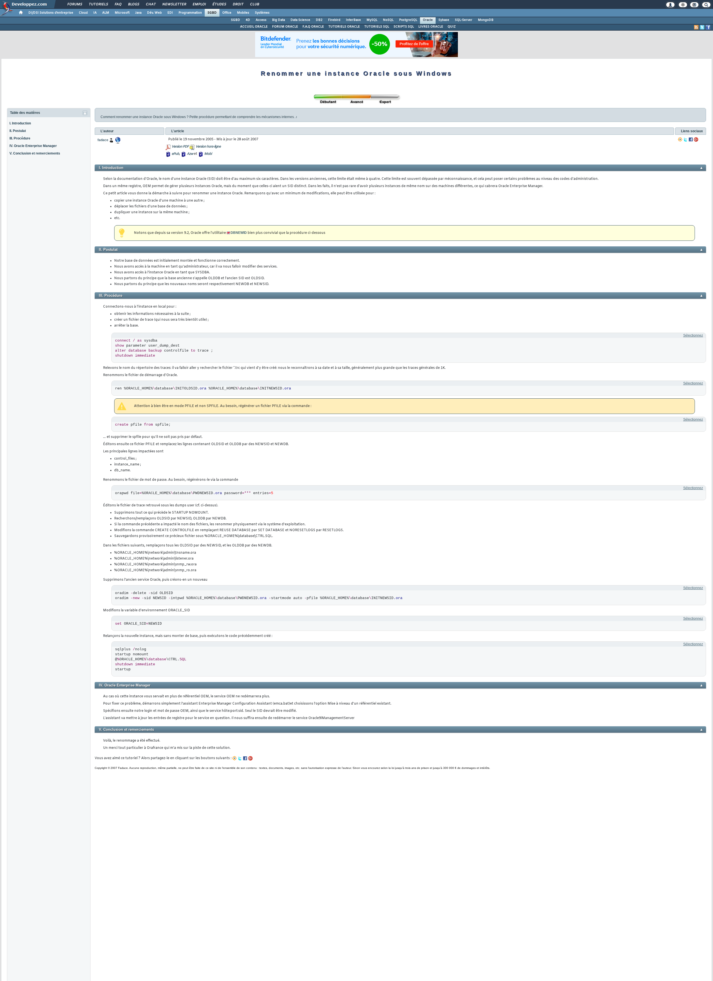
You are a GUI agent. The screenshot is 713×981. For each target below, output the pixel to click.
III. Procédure (19, 138)
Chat (150, 4)
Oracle (428, 20)
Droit (238, 4)
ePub (175, 154)
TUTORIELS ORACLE (344, 27)
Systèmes (262, 13)
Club (254, 4)
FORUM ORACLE (285, 27)
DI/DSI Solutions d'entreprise (50, 13)
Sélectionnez (693, 335)
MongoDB (486, 20)
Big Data (278, 20)
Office (226, 13)
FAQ (118, 4)
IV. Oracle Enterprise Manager (33, 146)
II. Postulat (17, 131)
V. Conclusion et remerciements (34, 153)
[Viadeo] (680, 139)
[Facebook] (690, 139)
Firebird (334, 20)
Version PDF (180, 146)
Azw (190, 154)
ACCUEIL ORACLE (254, 27)
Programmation (190, 13)
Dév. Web (154, 13)
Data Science (300, 20)
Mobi (208, 154)
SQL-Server (463, 20)
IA (95, 13)
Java (138, 13)
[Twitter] (685, 139)
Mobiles (243, 13)
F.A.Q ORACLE (313, 27)
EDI (170, 13)
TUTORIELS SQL (376, 27)
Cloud (83, 13)
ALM (105, 13)
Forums (74, 4)
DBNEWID (239, 233)
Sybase (443, 20)
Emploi (199, 4)
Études (219, 4)
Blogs (133, 4)
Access (261, 20)
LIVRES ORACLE (430, 27)
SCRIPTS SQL (404, 27)
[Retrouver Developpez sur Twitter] (702, 27)
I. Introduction (20, 123)
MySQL (372, 20)
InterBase (353, 20)
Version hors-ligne (208, 146)
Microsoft (122, 13)
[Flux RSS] (696, 27)
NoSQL (388, 20)
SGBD (212, 13)
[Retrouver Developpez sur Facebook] (708, 27)
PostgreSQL (408, 20)
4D (248, 20)
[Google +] (696, 139)
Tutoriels (98, 4)
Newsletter (174, 4)
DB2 (319, 20)
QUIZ (452, 27)
